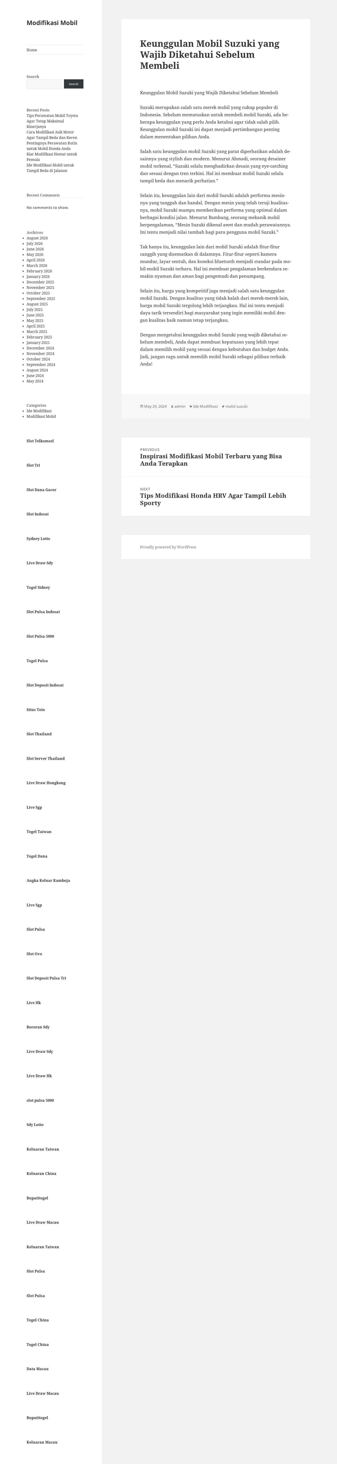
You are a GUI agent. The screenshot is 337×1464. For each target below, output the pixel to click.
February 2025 (39, 337)
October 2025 (38, 293)
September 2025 (41, 298)
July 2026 (35, 243)
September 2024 (41, 364)
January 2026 (38, 276)
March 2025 (37, 331)
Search (33, 76)
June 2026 (35, 249)
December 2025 (40, 282)
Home (32, 50)
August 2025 (37, 304)
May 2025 (35, 320)
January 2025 (38, 342)
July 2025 (35, 309)
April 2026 (36, 260)
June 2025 (35, 315)
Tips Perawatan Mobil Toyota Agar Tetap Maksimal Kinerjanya (52, 121)
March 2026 (37, 265)
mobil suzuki (237, 406)
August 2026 (37, 238)
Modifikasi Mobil (52, 22)
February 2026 (39, 271)
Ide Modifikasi (39, 410)
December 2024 (40, 348)
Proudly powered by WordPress (168, 547)
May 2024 (35, 381)
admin (179, 406)
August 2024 (37, 370)
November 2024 (40, 353)
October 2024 (38, 359)
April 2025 (36, 326)
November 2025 (40, 287)
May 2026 (35, 254)
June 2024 (35, 375)
